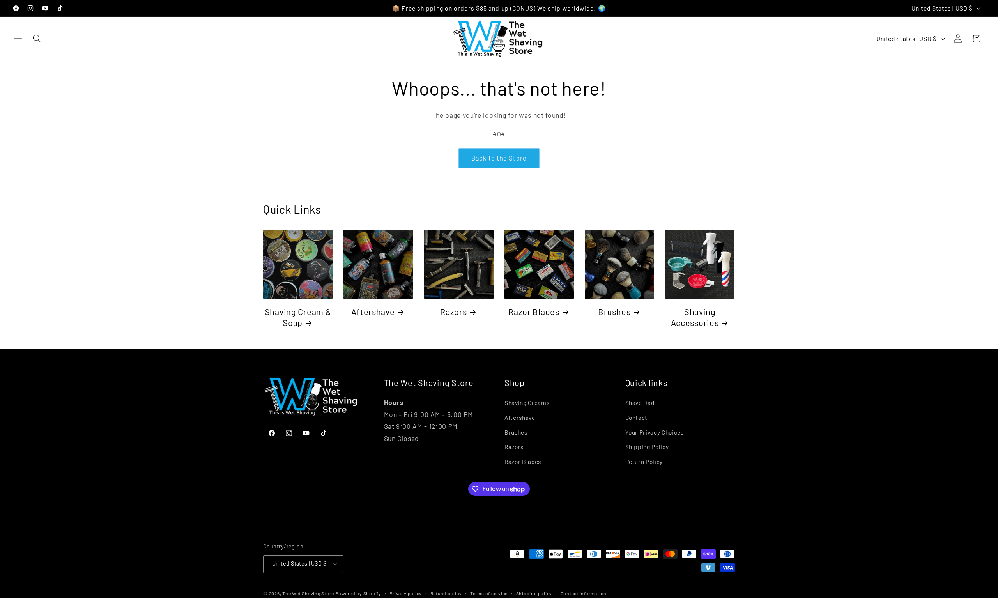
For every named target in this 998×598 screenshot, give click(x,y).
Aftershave (373, 311)
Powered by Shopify (358, 593)
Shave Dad (640, 402)
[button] (18, 38)
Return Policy (644, 461)
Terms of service (489, 593)
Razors (453, 311)
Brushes (614, 311)
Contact (636, 417)
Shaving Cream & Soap (298, 316)
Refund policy (446, 593)
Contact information (584, 593)
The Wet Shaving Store (308, 593)
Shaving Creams (526, 402)
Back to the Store (499, 158)
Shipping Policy (647, 446)
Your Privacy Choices (654, 432)
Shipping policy (534, 593)
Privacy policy (405, 593)
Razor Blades (533, 311)
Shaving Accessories (695, 316)
